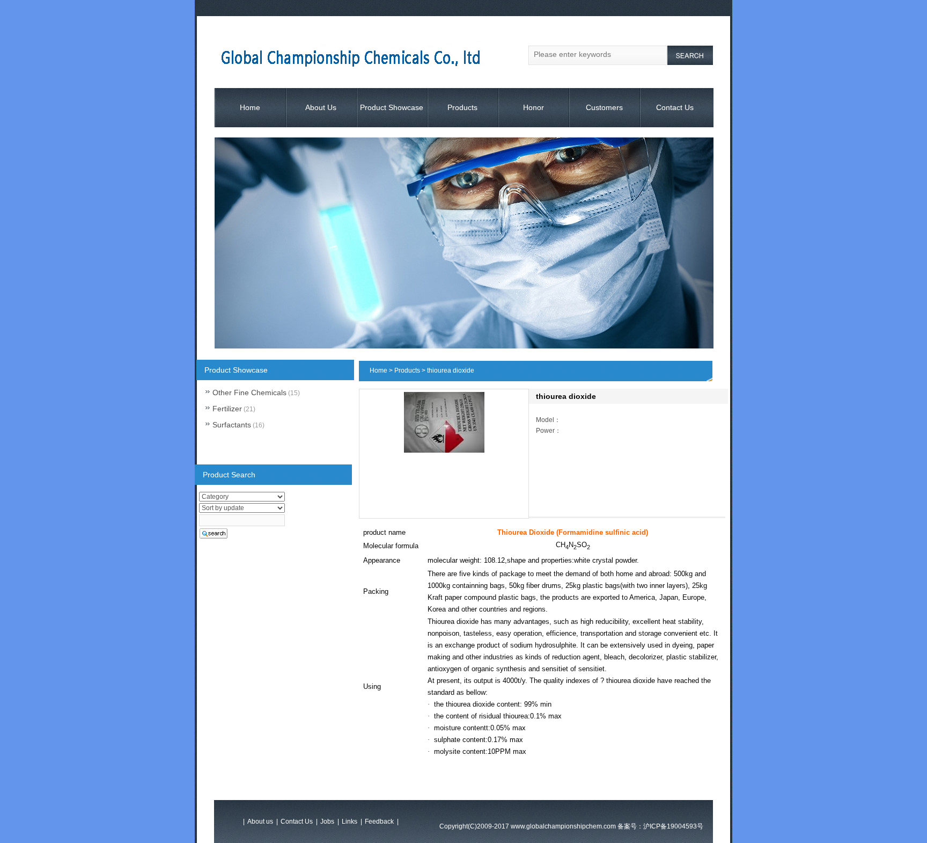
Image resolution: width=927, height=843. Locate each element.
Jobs (327, 821)
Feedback (379, 821)
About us (260, 821)
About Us (320, 107)
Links (349, 821)
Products (462, 107)
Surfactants (231, 424)
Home (250, 107)
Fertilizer (227, 408)
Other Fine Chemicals (249, 392)
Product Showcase (391, 107)
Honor (533, 107)
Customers (604, 107)
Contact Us (675, 107)
